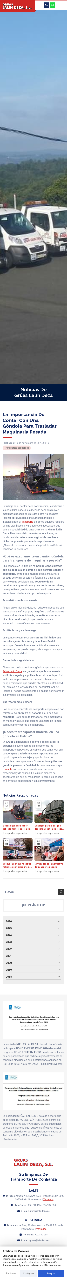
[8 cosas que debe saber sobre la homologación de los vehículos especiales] (18, 811)
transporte (27, 521)
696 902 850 (49, 1205)
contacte (7, 769)
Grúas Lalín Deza (12, 671)
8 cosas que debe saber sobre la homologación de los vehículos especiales (16, 827)
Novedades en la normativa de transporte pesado (48, 865)
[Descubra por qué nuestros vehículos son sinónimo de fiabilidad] (18, 849)
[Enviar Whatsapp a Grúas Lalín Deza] (52, 5)
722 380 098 (41, 1234)
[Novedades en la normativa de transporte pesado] (49, 849)
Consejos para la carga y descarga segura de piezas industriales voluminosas (49, 827)
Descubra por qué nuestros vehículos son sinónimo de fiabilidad (17, 865)
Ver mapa (48, 1199)
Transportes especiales (17, 448)
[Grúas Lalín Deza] (17, 6)
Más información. (53, 1265)
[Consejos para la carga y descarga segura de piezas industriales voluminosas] (49, 811)
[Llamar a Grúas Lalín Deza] (46, 5)
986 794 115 (34, 1205)
